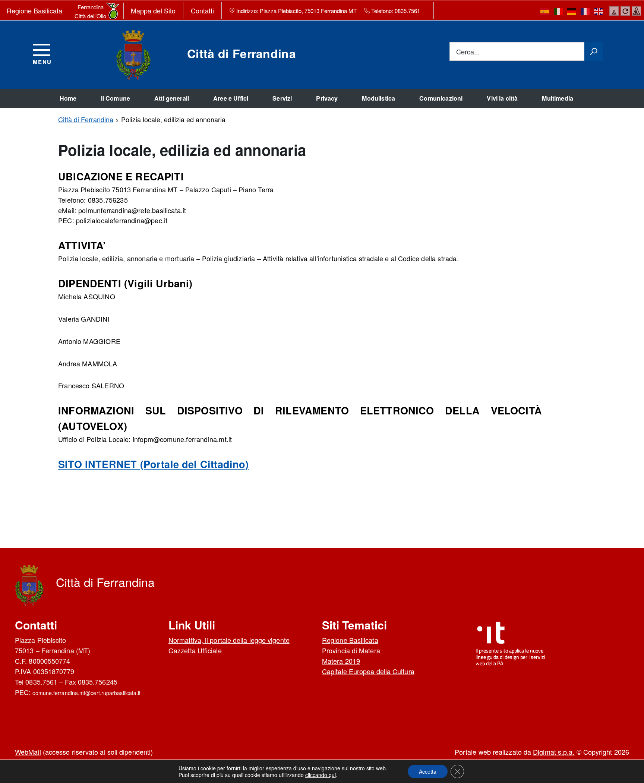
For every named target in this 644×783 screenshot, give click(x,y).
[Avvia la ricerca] (593, 51)
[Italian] (559, 11)
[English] (599, 11)
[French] (585, 11)
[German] (572, 11)
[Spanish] (545, 11)
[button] (428, 771)
